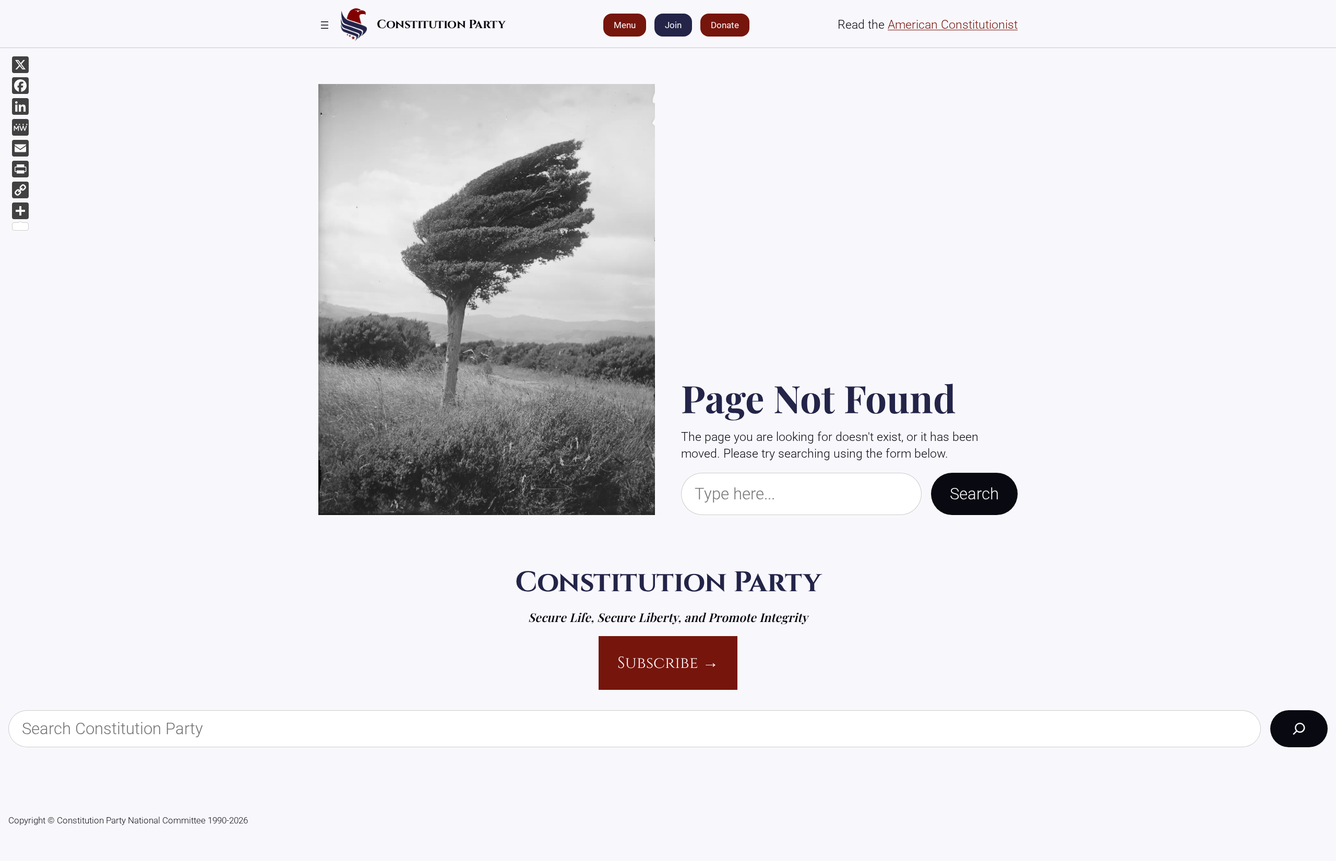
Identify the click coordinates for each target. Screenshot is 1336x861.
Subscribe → (668, 663)
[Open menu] (324, 25)
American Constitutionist (953, 25)
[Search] (1299, 728)
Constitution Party (441, 25)
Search (974, 494)
